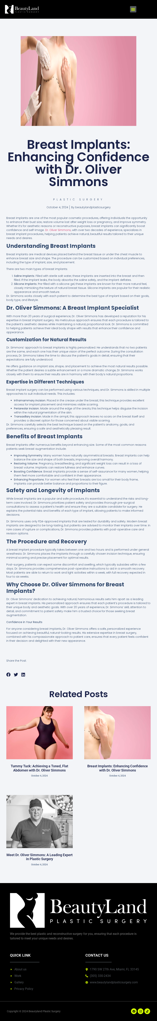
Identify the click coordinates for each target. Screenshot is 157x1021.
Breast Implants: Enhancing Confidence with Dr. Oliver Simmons (117, 768)
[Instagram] (140, 1011)
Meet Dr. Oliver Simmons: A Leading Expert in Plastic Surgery (40, 857)
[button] (133, 9)
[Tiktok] (147, 1011)
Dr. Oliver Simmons (58, 230)
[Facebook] (134, 1011)
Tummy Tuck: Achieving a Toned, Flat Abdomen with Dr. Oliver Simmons (39, 768)
